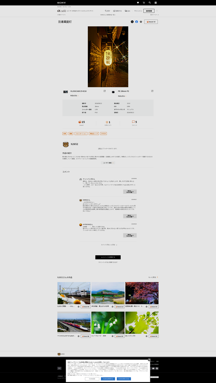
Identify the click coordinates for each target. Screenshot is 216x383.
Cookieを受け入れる (123, 378)
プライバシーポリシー (89, 375)
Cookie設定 (92, 378)
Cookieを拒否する (108, 378)
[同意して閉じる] (149, 359)
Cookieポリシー (85, 373)
